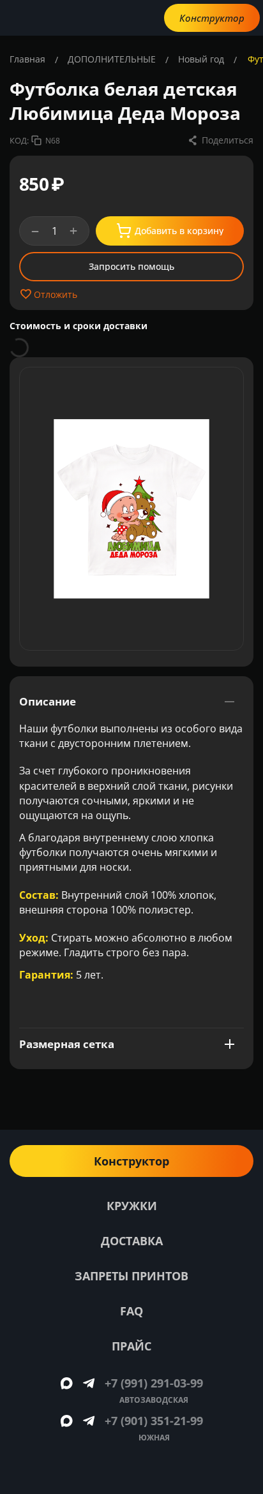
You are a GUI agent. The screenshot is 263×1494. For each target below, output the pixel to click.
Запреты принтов (131, 1275)
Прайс (131, 1346)
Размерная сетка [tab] (66, 1044)
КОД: (19, 140)
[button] (220, 140)
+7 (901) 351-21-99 (154, 1420)
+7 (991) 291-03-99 (154, 1383)
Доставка (132, 1240)
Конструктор (211, 17)
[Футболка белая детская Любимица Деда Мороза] (131, 509)
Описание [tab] (47, 701)
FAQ (131, 1311)
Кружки (132, 1205)
